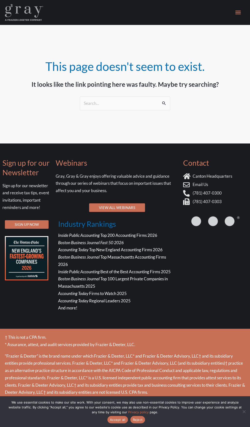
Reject (138, 420)
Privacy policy (138, 412)
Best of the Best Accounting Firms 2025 (114, 271)
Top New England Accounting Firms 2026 (110, 249)
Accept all (117, 420)
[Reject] (243, 411)
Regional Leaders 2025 (94, 300)
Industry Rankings (87, 223)
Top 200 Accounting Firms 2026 (107, 235)
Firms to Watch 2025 (92, 293)
